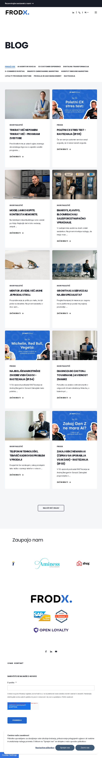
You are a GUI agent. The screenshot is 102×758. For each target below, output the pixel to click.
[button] (51, 508)
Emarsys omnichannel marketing (43, 71)
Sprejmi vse (65, 748)
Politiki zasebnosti (67, 697)
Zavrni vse (85, 748)
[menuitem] (19, 3)
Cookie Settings (9, 755)
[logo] (51, 617)
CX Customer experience (49, 66)
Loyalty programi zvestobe (18, 76)
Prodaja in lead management (47, 76)
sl (86, 12)
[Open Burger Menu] (95, 12)
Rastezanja (69, 76)
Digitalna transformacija (76, 66)
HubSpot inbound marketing (74, 71)
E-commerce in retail (15, 71)
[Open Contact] (79, 12)
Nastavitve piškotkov (44, 748)
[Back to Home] (17, 12)
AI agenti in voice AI (27, 66)
